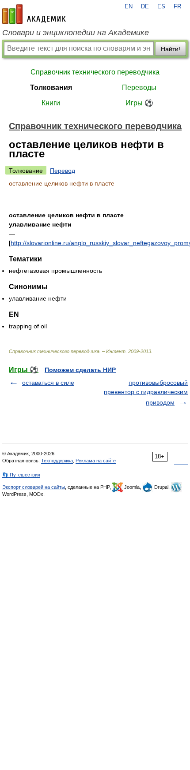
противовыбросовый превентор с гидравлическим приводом (146, 392)
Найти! (170, 48)
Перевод (62, 170)
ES (161, 7)
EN (129, 7)
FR (177, 7)
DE (145, 7)
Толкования (51, 87)
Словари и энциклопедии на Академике (75, 32)
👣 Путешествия (21, 474)
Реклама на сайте (96, 460)
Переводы (139, 87)
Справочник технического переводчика (95, 72)
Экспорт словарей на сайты (33, 487)
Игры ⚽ (139, 103)
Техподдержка (57, 460)
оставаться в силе (48, 382)
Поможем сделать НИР (80, 369)
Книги (51, 103)
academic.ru (34, 14)
